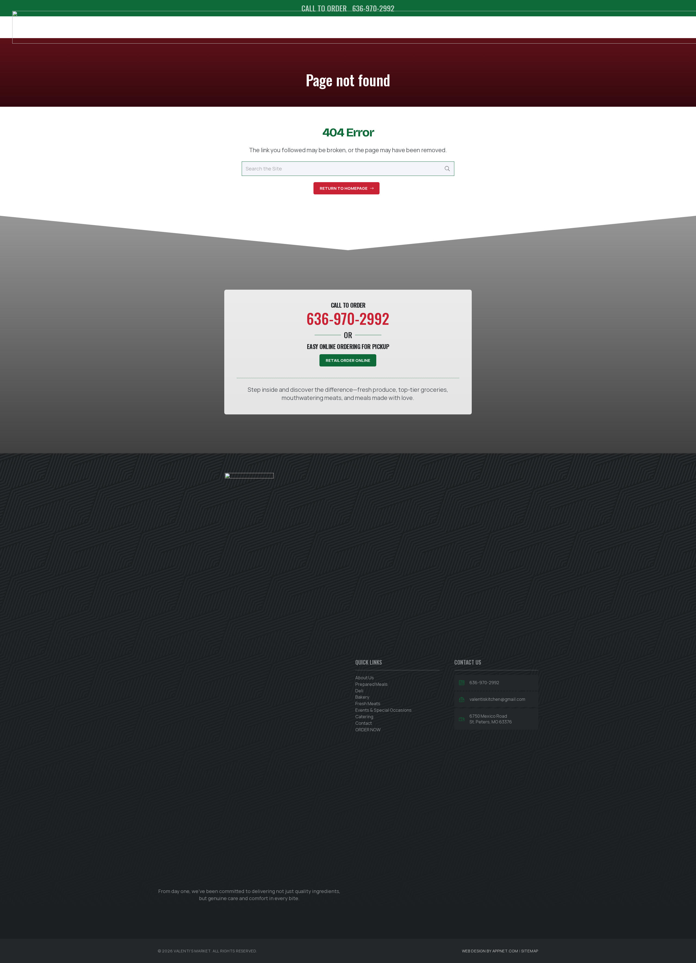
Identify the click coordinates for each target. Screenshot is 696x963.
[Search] (447, 168)
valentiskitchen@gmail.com (497, 699)
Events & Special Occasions (383, 710)
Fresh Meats (367, 704)
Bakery (362, 697)
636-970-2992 (484, 683)
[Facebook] (233, 911)
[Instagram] (249, 911)
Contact (363, 723)
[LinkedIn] (265, 911)
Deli (359, 691)
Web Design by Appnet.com (490, 950)
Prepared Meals (371, 684)
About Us (364, 678)
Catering (364, 717)
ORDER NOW (368, 730)
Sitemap (529, 950)
